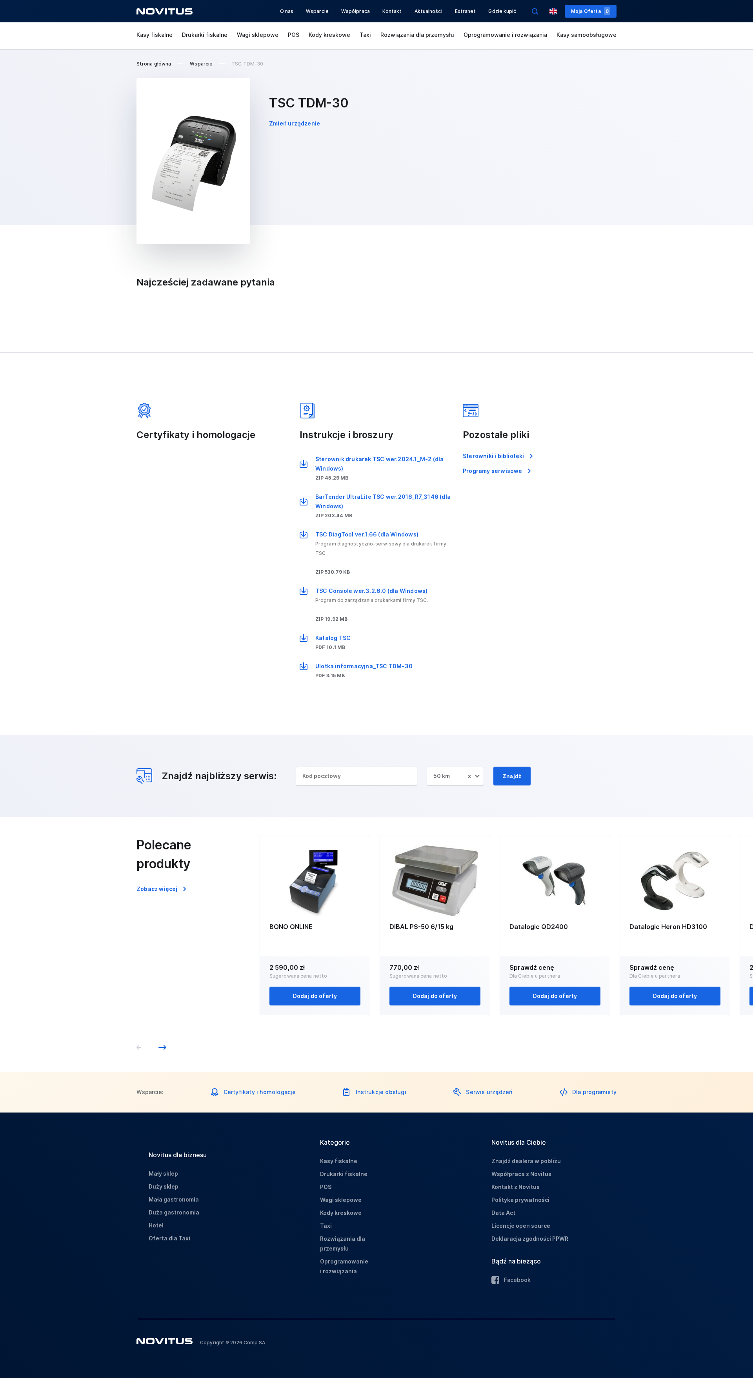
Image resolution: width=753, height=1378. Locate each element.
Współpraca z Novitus (521, 1174)
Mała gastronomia (174, 1199)
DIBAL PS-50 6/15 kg (421, 927)
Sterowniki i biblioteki (493, 456)
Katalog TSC (333, 637)
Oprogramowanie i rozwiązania (505, 34)
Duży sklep (163, 1186)
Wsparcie (317, 11)
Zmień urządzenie (294, 123)
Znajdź (512, 776)
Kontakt (392, 11)
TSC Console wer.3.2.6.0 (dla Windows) (371, 590)
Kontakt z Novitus (515, 1186)
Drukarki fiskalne (204, 34)
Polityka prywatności (520, 1199)
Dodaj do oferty (315, 996)
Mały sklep (163, 1173)
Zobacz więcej (157, 888)
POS (293, 34)
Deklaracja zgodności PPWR (529, 1238)
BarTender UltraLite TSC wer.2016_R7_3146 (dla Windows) (383, 501)
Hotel (156, 1225)
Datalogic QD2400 (538, 927)
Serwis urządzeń (489, 1092)
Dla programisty (594, 1092)
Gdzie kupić (502, 11)
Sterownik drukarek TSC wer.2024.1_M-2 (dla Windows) (379, 464)
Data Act (503, 1212)
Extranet (465, 11)
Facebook (517, 1279)
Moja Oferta (590, 11)
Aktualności (428, 11)
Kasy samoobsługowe (587, 34)
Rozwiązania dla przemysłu (417, 34)
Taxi (365, 34)
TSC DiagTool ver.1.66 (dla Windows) (366, 534)
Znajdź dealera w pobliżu (526, 1161)
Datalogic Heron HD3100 (668, 927)
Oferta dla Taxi (169, 1238)
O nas (287, 11)
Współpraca (355, 11)
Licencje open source (520, 1225)
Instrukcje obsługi (381, 1092)
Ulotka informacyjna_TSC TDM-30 (364, 666)
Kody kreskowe (329, 34)
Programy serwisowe (492, 470)
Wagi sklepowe (257, 34)
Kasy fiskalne (154, 34)
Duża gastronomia (174, 1212)
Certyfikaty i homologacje (260, 1092)
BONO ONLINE (291, 927)
